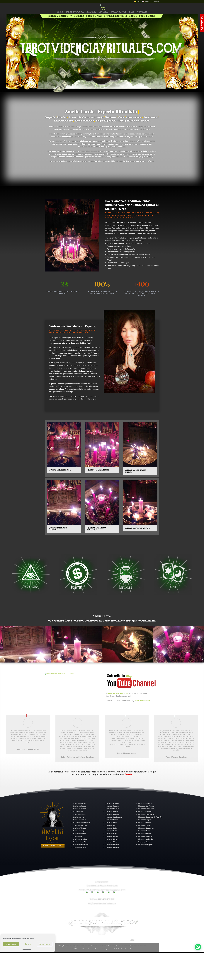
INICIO (60, 12)
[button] (198, 947)
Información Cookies (27, 949)
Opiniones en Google (124, 217)
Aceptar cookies (11, 944)
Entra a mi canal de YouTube (117, 693)
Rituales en (79, 803)
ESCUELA (103, 12)
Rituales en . (79, 833)
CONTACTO (142, 12)
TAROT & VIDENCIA (75, 12)
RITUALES (91, 12)
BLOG (131, 12)
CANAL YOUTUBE (118, 12)
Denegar (28, 944)
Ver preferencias (44, 944)
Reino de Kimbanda (142, 700)
